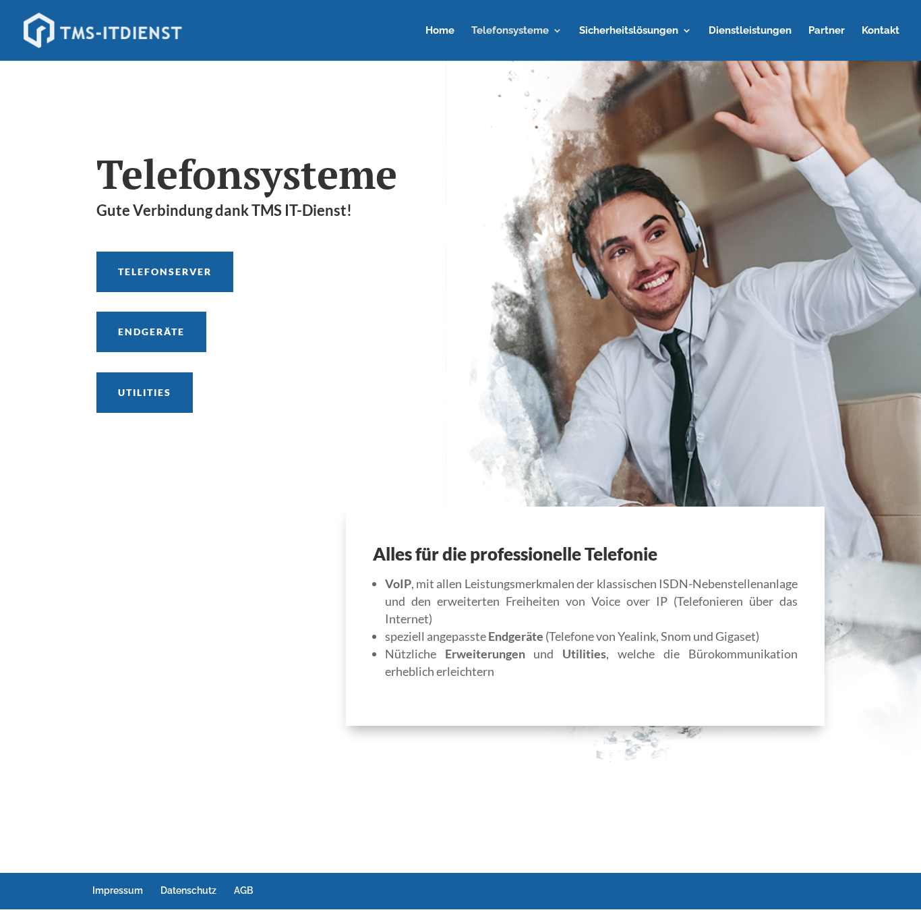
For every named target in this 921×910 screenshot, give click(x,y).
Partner (826, 31)
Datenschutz (188, 890)
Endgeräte (151, 331)
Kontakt (880, 31)
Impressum (117, 890)
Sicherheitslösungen (628, 31)
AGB (243, 890)
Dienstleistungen (750, 31)
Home (439, 31)
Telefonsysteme (510, 31)
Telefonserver (165, 271)
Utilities (144, 392)
